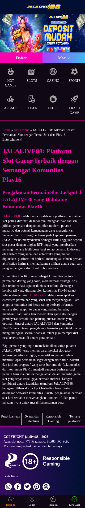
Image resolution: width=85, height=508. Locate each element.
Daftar (21, 58)
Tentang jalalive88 (74, 419)
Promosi (53, 504)
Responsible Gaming (53, 419)
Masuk (64, 58)
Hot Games (11, 83)
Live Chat (74, 504)
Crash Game (74, 110)
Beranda (10, 504)
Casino (53, 80)
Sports (74, 80)
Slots (32, 80)
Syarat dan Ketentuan (32, 419)
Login (32, 504)
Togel (53, 108)
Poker (31, 108)
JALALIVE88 (11, 216)
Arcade (10, 108)
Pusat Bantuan (10, 416)
